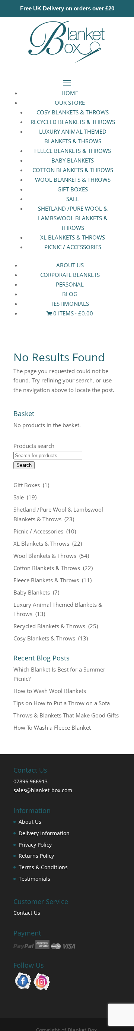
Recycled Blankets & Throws (73, 121)
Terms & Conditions (43, 867)
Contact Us (26, 912)
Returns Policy (36, 855)
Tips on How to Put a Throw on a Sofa (61, 703)
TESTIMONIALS (70, 303)
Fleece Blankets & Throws (72, 150)
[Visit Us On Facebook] (22, 988)
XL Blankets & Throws (72, 237)
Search (24, 465)
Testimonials (34, 878)
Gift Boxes (72, 189)
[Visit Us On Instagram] (41, 988)
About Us (70, 265)
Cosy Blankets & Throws (72, 112)
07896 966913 (30, 781)
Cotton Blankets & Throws (72, 170)
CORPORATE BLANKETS (70, 274)
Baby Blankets (72, 160)
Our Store (70, 102)
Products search (33, 445)
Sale (72, 198)
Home (69, 93)
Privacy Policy (35, 844)
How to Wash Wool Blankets (49, 690)
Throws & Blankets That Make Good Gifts (66, 715)
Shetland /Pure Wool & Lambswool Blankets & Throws (73, 218)
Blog (69, 294)
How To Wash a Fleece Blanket (52, 727)
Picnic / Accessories (72, 247)
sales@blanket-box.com (42, 790)
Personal (70, 284)
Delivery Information (44, 833)
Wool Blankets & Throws (73, 179)
